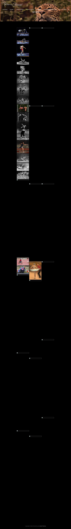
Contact (65, 9)
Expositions (38, 9)
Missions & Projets (30, 9)
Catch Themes (43, 526)
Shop (59, 9)
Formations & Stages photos (50, 9)
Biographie (5, 9)
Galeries (11, 9)
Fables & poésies (20, 9)
